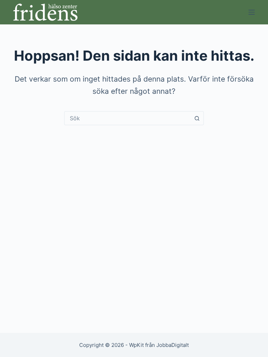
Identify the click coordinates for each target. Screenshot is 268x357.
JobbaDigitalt (172, 345)
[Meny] (251, 12)
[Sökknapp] (196, 118)
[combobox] (127, 118)
